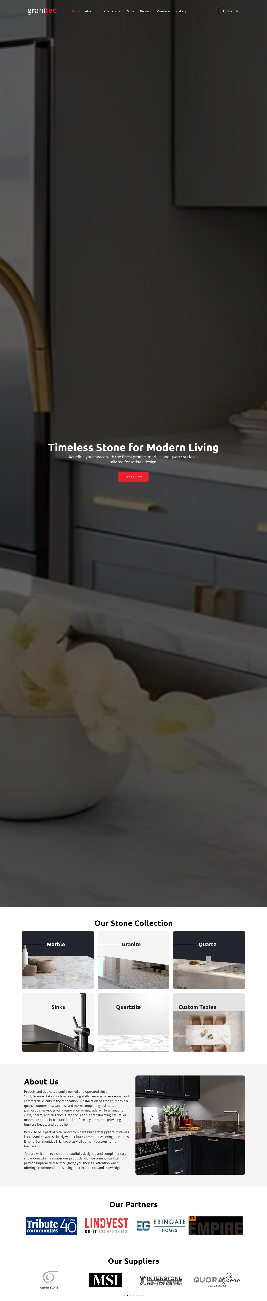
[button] (124, 1295)
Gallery (181, 11)
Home (75, 11)
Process (145, 11)
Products (110, 11)
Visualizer (163, 11)
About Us (91, 11)
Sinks (130, 11)
